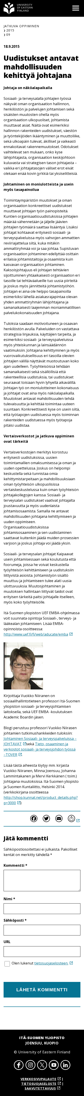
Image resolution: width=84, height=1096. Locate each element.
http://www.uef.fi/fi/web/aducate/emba (36, 634)
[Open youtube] (54, 1065)
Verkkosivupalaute (38, 1079)
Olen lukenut (40, 963)
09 (8, 34)
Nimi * (9, 898)
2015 (10, 30)
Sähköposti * (15, 920)
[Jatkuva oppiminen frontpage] (18, 8)
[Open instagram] (30, 1065)
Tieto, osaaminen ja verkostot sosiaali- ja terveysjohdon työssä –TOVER (39, 749)
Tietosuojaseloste (38, 1083)
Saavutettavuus (40, 1088)
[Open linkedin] (65, 1065)
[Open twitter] (42, 1065)
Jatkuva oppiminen (21, 26)
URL (7, 941)
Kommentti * (15, 865)
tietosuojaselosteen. (51, 963)
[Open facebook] (19, 1065)
